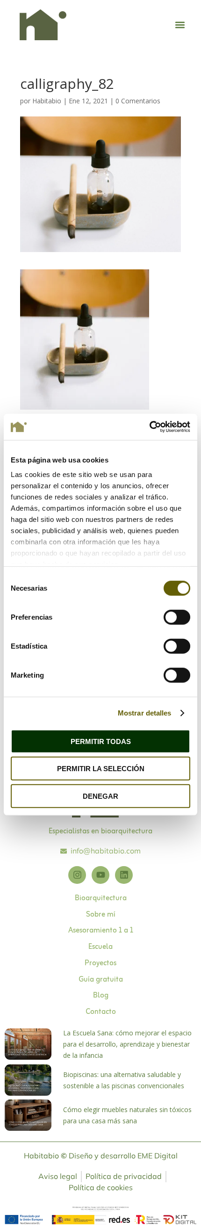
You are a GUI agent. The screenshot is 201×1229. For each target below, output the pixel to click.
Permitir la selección (100, 769)
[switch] (177, 616)
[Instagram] (77, 875)
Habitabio (46, 100)
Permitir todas (101, 741)
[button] (180, 25)
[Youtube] (100, 875)
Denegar (100, 796)
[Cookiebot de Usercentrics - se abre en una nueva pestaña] (149, 427)
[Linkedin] (124, 875)
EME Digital (157, 1155)
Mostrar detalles (145, 713)
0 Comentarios (137, 100)
